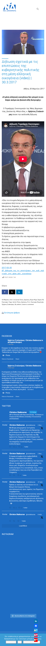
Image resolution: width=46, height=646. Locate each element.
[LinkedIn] (36, 621)
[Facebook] (36, 626)
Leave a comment (28, 304)
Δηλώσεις (26, 300)
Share (17, 359)
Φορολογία (40, 302)
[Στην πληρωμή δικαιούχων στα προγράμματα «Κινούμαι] (23, 550)
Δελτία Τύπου (19, 300)
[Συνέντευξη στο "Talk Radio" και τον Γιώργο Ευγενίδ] (23, 600)
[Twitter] (36, 630)
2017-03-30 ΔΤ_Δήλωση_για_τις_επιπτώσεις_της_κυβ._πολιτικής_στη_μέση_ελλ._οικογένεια (23, 271)
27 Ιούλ (40, 482)
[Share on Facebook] (5, 292)
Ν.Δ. (28, 302)
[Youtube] (36, 640)
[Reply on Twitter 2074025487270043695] (11, 521)
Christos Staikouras (17, 425)
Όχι (20, 642)
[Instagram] (36, 635)
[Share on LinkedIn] (19, 292)
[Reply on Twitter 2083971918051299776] (11, 475)
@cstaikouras (30, 425)
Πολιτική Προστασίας (31, 642)
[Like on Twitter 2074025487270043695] (19, 521)
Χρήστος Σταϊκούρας (8, 304)
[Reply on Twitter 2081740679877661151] (11, 507)
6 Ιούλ (40, 514)
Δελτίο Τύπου (17, 302)
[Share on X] (12, 292)
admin (19, 304)
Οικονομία (34, 302)
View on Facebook (7, 359)
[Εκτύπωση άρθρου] (3, 313)
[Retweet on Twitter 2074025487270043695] (15, 521)
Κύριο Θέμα (33, 300)
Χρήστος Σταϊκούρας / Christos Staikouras (24, 340)
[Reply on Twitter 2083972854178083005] (11, 447)
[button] (38, 9)
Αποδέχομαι (11, 642)
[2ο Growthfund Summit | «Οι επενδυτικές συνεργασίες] (23, 575)
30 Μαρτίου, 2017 (7, 300)
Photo (8, 355)
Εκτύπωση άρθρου (12, 313)
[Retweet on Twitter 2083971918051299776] (15, 475)
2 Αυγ (39, 425)
